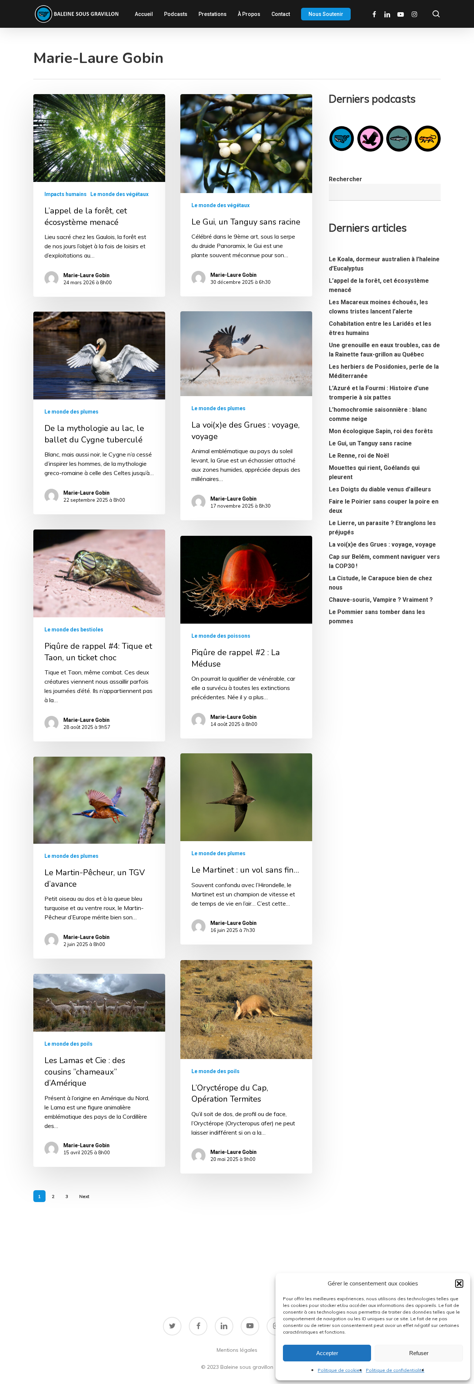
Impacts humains (65, 194)
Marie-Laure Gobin (86, 275)
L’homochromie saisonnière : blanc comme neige (378, 414)
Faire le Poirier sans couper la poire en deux (383, 506)
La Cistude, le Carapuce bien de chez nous (380, 583)
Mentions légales (237, 1350)
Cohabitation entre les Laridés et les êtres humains (380, 328)
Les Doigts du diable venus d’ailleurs (380, 489)
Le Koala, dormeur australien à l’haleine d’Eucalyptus (384, 264)
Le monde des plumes (218, 408)
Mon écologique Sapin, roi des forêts (381, 431)
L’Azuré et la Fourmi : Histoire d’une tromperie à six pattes (379, 393)
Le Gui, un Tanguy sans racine (370, 443)
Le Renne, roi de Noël (359, 455)
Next (84, 1196)
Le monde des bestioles (73, 630)
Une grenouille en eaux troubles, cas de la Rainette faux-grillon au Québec (384, 350)
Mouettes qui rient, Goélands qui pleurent (374, 472)
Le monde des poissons (220, 636)
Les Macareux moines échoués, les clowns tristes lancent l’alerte (378, 307)
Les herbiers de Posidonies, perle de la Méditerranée (384, 371)
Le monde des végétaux (119, 194)
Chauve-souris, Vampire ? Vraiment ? (381, 599)
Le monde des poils (215, 1071)
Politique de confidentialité (395, 1370)
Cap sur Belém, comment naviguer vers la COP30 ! (384, 561)
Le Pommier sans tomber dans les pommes (377, 616)
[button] (459, 1283)
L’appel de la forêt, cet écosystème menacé (379, 285)
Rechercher (345, 179)
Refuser (418, 1353)
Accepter (327, 1353)
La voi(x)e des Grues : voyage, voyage (382, 544)
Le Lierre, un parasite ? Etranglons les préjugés (382, 528)
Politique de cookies (340, 1370)
